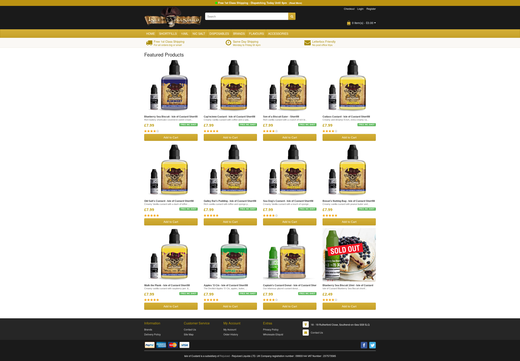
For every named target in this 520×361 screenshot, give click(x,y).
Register (371, 8)
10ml (184, 34)
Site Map (189, 334)
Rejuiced (225, 356)
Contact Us (190, 329)
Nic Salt (199, 34)
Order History (230, 334)
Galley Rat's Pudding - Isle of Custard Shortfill (230, 201)
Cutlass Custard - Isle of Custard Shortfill (346, 116)
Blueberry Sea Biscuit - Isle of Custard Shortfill (171, 116)
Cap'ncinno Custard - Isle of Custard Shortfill (229, 116)
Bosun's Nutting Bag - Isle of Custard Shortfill (349, 201)
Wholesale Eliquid (273, 334)
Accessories (278, 34)
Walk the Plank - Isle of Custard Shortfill (167, 285)
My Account (229, 329)
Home (150, 34)
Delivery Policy (152, 334)
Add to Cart (171, 137)
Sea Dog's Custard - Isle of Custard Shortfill (288, 201)
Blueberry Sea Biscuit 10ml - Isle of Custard (348, 285)
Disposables (219, 34)
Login (360, 8)
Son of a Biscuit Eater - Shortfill (281, 116)
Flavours (256, 34)
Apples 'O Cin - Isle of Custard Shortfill (226, 285)
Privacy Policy (270, 329)
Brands (239, 34)
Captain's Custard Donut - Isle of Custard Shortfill (291, 285)
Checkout (349, 8)
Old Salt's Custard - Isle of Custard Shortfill (169, 201)
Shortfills (168, 34)
